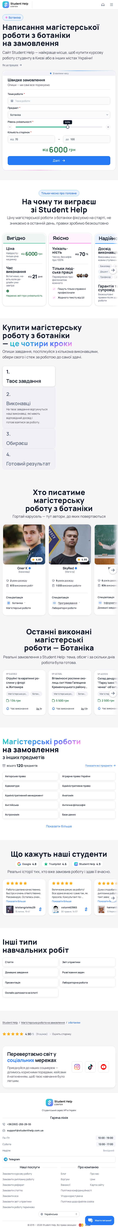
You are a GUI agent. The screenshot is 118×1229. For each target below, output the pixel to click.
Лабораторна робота (75, 982)
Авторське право (15, 776)
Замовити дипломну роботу (18, 1179)
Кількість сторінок (19, 132)
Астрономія (12, 814)
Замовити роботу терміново (18, 1207)
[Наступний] (113, 270)
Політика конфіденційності (76, 1190)
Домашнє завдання (16, 972)
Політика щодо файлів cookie (77, 1201)
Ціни (92, 1179)
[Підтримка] (103, 4)
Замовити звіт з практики (16, 1201)
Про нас (94, 1173)
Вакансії (65, 1185)
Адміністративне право (76, 785)
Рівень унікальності (19, 121)
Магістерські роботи (18, 608)
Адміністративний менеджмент (24, 795)
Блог (63, 1173)
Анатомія (67, 795)
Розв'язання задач (73, 972)
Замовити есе (10, 1196)
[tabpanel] (59, 128)
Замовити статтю (12, 1190)
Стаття (9, 962)
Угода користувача (72, 1196)
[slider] (67, 127)
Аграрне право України (76, 776)
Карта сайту (97, 1185)
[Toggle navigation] (112, 4)
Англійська (12, 805)
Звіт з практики (71, 962)
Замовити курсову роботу (17, 1173)
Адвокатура (12, 785)
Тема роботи (15, 94)
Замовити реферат (13, 1185)
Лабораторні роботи (64, 608)
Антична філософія (73, 805)
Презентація (12, 982)
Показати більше (16, 901)
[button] (10, 127)
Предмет (13, 108)
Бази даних (69, 814)
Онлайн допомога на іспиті (21, 992)
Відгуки (65, 1179)
